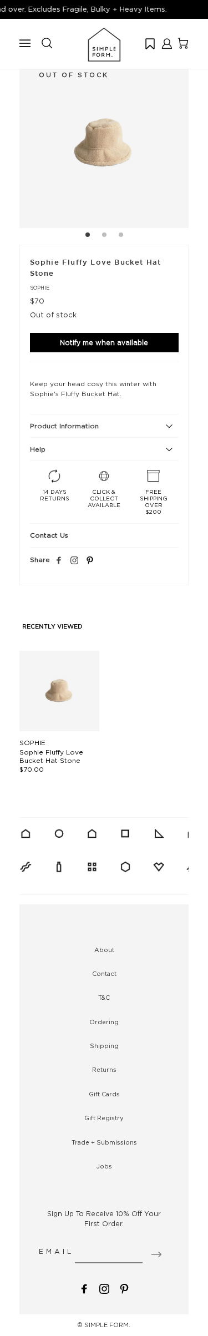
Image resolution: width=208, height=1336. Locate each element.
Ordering (104, 1022)
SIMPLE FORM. (107, 1325)
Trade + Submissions (104, 1142)
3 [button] (120, 236)
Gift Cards (104, 1094)
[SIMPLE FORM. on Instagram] (74, 561)
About (104, 950)
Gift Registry (104, 1118)
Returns (104, 1070)
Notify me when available (104, 342)
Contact (104, 974)
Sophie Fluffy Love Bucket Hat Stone (51, 756)
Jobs (104, 1166)
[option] (104, 143)
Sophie (39, 288)
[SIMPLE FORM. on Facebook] (84, 1287)
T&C (104, 997)
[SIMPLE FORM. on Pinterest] (124, 1287)
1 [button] (87, 236)
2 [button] (104, 236)
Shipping (104, 1046)
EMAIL (56, 1251)
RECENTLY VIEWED (52, 627)
